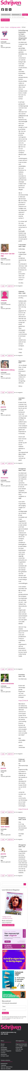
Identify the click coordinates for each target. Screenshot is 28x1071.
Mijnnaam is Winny (8, 370)
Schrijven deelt (5, 1056)
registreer (10, 286)
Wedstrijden (4, 1049)
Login (3, 286)
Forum (2, 1046)
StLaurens (4, 39)
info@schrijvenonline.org (8, 1032)
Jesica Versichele (7, 684)
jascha (3, 407)
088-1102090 (4, 1034)
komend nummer (7, 918)
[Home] (11, 3)
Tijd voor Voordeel (5, 1068)
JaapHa (4, 300)
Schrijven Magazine (6, 1051)
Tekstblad (3, 1065)
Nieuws (3, 1044)
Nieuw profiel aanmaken (6, 17)
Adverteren (4, 1054)
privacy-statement (6, 1019)
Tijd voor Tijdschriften (6, 1067)
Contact (3, 1052)
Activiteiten (4, 1047)
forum (7, 27)
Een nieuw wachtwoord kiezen (18, 17)
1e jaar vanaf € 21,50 (8, 925)
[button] (5, 20)
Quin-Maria (5, 827)
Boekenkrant (4, 1063)
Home (2, 27)
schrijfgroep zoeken (15, 27)
